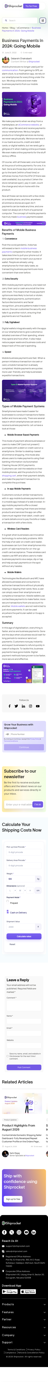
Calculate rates (24, 936)
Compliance (10, 1352)
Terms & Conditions (11, 741)
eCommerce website (28, 124)
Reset (12, 944)
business (21, 216)
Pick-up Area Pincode (16, 847)
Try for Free (31, 6)
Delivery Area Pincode (16, 860)
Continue (24, 747)
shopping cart (9, 475)
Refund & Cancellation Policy (31, 1352)
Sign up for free (13, 1199)
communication (10, 70)
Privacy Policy (35, 739)
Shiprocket (34, 61)
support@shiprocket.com (18, 1246)
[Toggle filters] (43, 20)
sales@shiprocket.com (16, 1251)
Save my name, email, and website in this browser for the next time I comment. (25, 1056)
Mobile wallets (18, 606)
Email (9, 1028)
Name (10, 1016)
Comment (11, 997)
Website (10, 1040)
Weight (10, 874)
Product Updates (10, 1120)
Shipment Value (13, 921)
